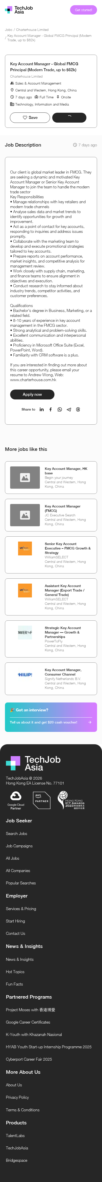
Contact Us (15, 933)
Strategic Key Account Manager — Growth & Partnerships (63, 632)
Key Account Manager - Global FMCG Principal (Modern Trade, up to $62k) (49, 37)
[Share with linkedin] (41, 409)
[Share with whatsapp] (59, 409)
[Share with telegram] (69, 409)
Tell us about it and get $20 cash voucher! (43, 722)
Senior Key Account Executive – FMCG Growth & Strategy (68, 548)
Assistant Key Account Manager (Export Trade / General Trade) (64, 590)
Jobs (8, 29)
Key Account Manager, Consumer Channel (63, 672)
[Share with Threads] (78, 409)
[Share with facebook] (50, 409)
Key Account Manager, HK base (66, 471)
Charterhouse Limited (32, 29)
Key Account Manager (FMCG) (62, 508)
